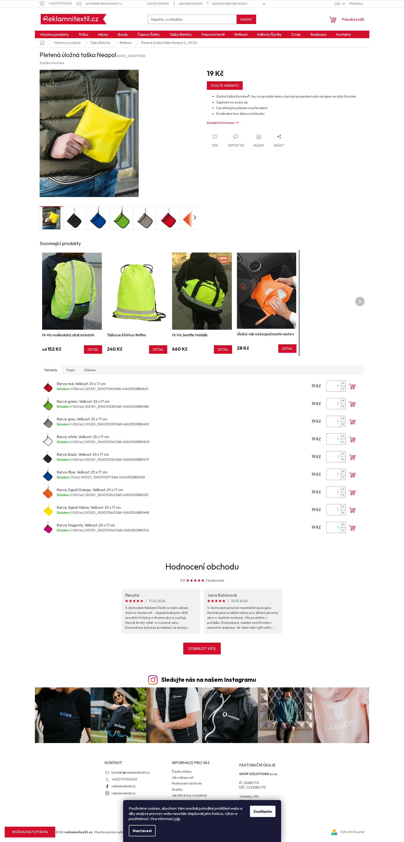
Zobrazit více (202, 648)
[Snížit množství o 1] (343, 388)
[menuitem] (54, 34)
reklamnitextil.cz (124, 786)
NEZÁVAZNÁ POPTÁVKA (30, 832)
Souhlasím (263, 811)
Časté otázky (158, 3)
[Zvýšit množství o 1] (343, 383)
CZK (337, 3)
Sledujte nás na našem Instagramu (208, 679)
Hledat (246, 19)
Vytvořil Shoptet (352, 832)
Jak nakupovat (191, 3)
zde (177, 818)
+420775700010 (124, 779)
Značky (177, 789)
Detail (93, 349)
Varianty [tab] (50, 370)
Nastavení (142, 830)
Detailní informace (220, 123)
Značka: (52, 63)
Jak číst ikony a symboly (189, 795)
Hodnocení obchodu (229, 3)
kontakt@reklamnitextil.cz (131, 772)
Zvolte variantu (225, 85)
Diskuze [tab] (90, 370)
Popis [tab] (71, 370)
